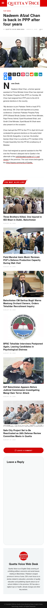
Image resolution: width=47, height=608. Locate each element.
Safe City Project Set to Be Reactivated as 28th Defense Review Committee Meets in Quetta (22, 433)
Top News (7, 11)
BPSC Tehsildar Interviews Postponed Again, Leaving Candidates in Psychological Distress (23, 346)
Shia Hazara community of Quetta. (19, 162)
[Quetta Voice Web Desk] (23, 556)
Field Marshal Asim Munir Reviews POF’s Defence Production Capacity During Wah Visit (22, 260)
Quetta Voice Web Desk (15, 29)
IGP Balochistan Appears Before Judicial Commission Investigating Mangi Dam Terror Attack (21, 389)
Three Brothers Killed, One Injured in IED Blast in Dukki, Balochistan (22, 218)
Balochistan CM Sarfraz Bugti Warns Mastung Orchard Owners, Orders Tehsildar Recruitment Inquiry (22, 303)
